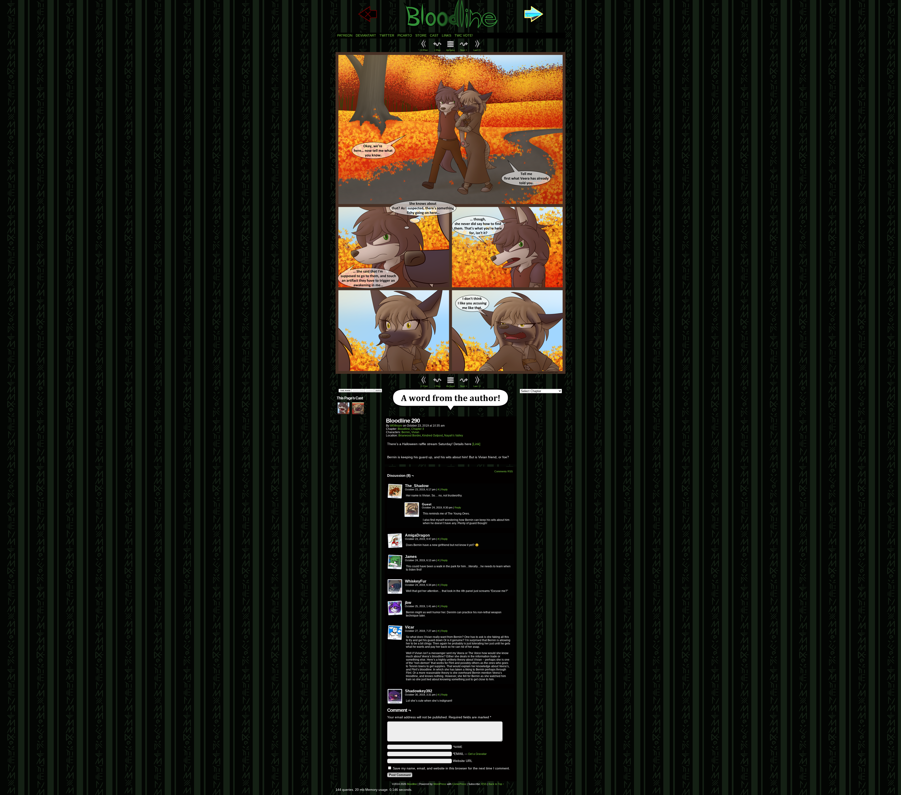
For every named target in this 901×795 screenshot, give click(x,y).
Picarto (404, 35)
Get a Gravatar (477, 754)
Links (446, 35)
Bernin (405, 432)
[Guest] (412, 509)
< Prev (437, 50)
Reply (444, 489)
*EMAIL (470, 754)
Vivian (415, 432)
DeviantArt (366, 35)
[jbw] (395, 608)
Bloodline (404, 429)
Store (421, 35)
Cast (434, 35)
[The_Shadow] (395, 491)
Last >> (477, 50)
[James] (395, 562)
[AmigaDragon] (395, 540)
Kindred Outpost (432, 435)
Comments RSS (503, 471)
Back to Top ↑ (496, 784)
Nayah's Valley (453, 435)
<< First (424, 50)
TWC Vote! (463, 35)
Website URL (462, 761)
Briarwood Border (409, 435)
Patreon (344, 35)
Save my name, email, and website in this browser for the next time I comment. (451, 768)
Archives (450, 50)
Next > (463, 50)
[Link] (476, 444)
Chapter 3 (417, 429)
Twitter (386, 35)
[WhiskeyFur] (395, 586)
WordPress (439, 784)
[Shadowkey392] (395, 696)
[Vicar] (395, 632)
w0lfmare (396, 425)
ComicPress (459, 784)
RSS (483, 784)
